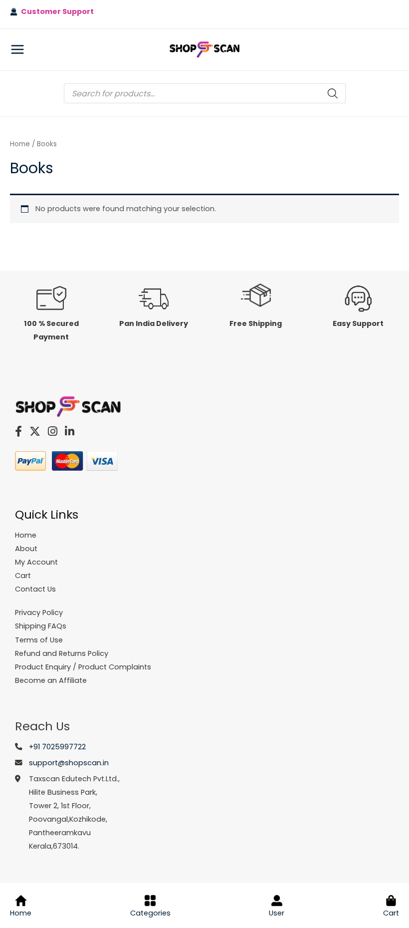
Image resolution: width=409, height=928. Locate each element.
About (26, 549)
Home (20, 144)
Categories (150, 913)
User (276, 913)
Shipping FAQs (40, 626)
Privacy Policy (39, 613)
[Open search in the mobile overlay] (205, 93)
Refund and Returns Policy (61, 653)
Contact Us (35, 589)
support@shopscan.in (69, 763)
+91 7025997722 (57, 747)
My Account (36, 562)
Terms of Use (39, 640)
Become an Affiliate (51, 680)
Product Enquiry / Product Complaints (83, 667)
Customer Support (55, 11)
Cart (391, 913)
